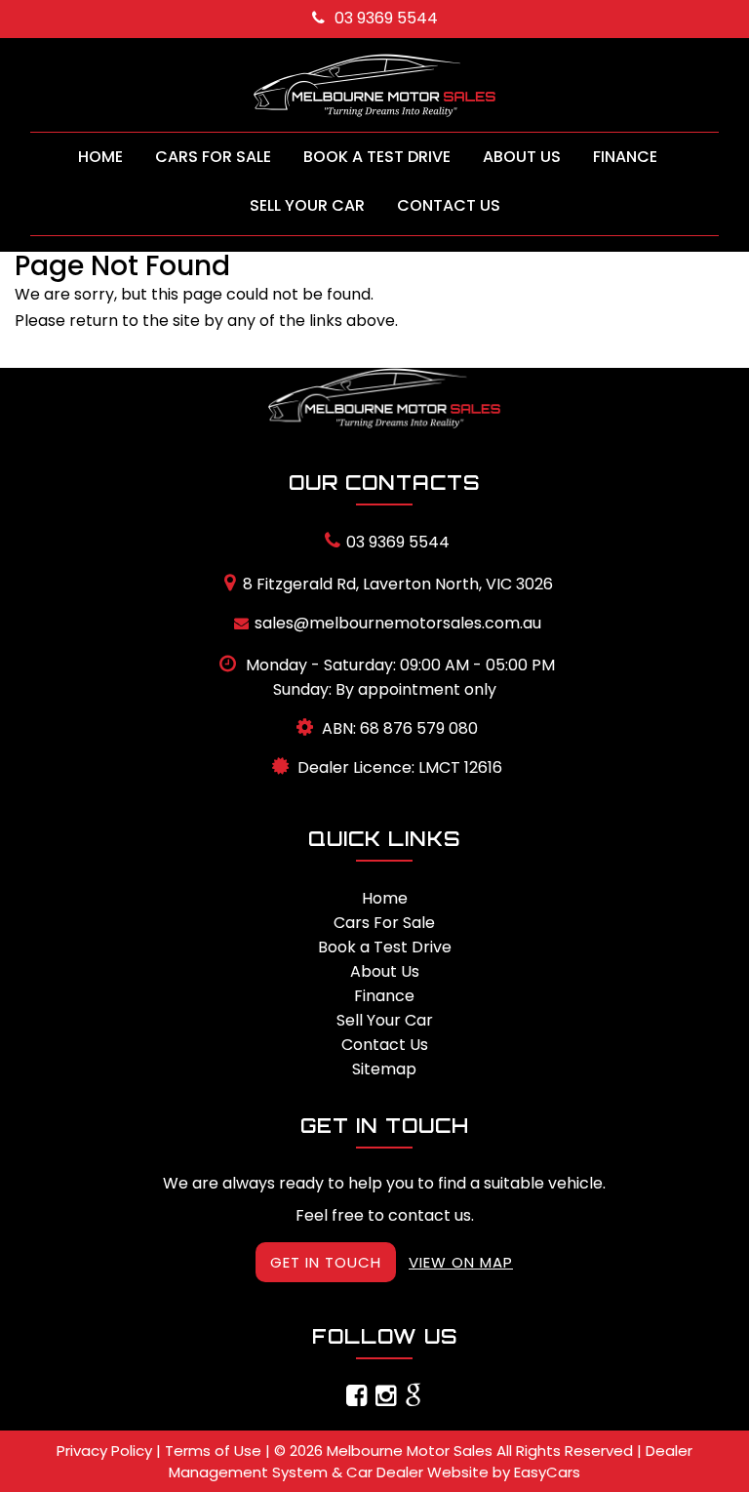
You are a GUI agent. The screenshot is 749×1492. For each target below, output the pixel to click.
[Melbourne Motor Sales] (374, 84)
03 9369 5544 (386, 18)
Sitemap (384, 1069)
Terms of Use (215, 1450)
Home (100, 156)
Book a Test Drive (377, 156)
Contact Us (448, 205)
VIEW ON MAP (461, 1262)
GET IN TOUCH (325, 1262)
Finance (625, 156)
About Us (522, 156)
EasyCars (547, 1472)
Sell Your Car (307, 205)
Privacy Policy (106, 1450)
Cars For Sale (213, 156)
